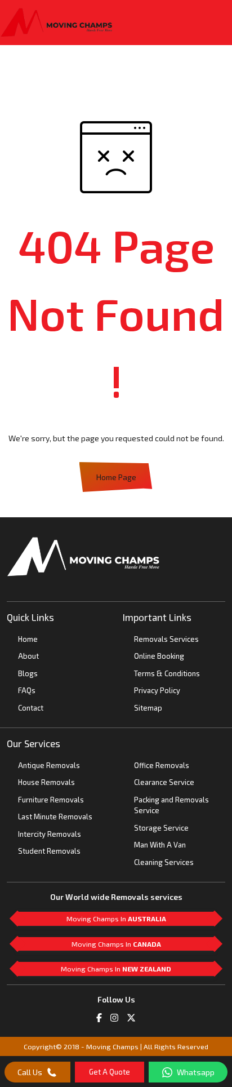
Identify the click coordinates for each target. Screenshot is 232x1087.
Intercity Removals (49, 833)
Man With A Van (160, 844)
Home (28, 639)
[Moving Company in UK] (56, 22)
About (28, 655)
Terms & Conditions (167, 673)
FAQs (26, 690)
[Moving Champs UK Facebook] (99, 1017)
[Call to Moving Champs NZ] (83, 555)
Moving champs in (116, 918)
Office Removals (161, 765)
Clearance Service (164, 782)
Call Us (29, 1072)
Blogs (28, 673)
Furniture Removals (51, 799)
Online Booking (159, 655)
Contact (30, 707)
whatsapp (196, 1072)
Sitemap (148, 707)
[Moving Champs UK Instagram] (114, 1017)
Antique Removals (49, 765)
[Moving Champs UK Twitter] (131, 1017)
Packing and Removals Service (171, 805)
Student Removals (49, 850)
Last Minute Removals (55, 816)
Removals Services (166, 639)
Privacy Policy (157, 690)
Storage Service (161, 827)
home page (116, 477)
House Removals (46, 782)
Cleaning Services (164, 862)
